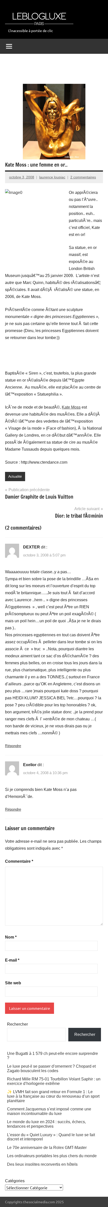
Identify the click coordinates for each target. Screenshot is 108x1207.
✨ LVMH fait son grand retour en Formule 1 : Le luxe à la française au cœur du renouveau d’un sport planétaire (53, 1096)
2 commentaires (83, 177)
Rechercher (17, 1024)
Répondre (13, 746)
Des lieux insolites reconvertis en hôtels (42, 1164)
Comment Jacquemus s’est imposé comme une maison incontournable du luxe (49, 1111)
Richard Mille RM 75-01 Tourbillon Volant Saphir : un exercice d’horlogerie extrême (53, 1081)
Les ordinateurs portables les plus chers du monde (52, 1156)
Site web (13, 983)
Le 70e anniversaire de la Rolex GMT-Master (47, 1147)
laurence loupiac (52, 177)
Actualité (15, 476)
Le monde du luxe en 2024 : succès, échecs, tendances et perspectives (46, 1124)
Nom (11, 937)
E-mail (12, 960)
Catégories (15, 1181)
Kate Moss (71, 407)
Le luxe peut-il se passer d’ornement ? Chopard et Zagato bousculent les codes (51, 1068)
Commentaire (19, 861)
